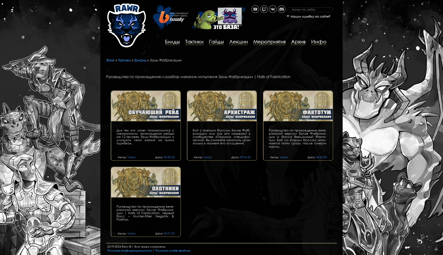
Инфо (318, 41)
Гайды (216, 41)
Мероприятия (269, 41)
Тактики (194, 41)
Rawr (110, 60)
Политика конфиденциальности (129, 250)
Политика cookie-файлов (172, 250)
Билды (172, 41)
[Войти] (340, 2)
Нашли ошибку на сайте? (310, 16)
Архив (298, 41)
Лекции (238, 41)
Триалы (140, 60)
